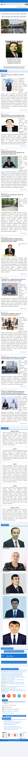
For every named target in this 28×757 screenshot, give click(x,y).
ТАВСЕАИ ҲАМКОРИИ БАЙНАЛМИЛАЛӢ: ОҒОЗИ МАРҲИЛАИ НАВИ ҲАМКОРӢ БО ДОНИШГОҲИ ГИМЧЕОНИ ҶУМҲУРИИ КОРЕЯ (14, 393)
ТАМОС (5, 715)
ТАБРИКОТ (5, 525)
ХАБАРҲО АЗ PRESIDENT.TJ (10, 684)
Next (22, 29)
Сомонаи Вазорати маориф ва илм (11, 741)
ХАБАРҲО (3, 70)
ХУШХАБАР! (6, 548)
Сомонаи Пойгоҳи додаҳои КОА (11, 744)
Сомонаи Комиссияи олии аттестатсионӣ (13, 743)
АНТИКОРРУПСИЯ (7, 648)
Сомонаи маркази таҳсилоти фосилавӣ (12, 737)
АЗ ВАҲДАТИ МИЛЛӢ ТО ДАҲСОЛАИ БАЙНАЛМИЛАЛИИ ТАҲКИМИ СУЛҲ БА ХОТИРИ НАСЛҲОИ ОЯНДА (12, 240)
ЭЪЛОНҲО (5, 428)
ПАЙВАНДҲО (6, 733)
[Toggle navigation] (2, 1)
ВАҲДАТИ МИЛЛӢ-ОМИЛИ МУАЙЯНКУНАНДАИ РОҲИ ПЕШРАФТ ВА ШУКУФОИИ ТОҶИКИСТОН (12, 153)
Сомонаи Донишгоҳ (8, 735)
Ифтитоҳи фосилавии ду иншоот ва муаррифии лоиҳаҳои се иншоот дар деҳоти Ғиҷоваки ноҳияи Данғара (13, 706)
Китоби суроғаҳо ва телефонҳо (11, 726)
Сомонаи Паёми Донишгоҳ (10, 739)
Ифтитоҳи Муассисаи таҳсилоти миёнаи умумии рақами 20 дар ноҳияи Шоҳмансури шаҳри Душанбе (12, 699)
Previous (5, 29)
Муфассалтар (23, 110)
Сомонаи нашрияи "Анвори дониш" (12, 738)
